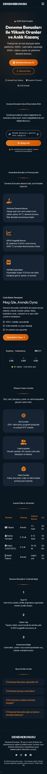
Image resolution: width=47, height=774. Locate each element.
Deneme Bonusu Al (25, 62)
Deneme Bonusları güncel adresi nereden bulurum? (22, 713)
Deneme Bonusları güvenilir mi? (23, 682)
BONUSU (15, 4)
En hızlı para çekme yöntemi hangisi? (20, 701)
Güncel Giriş (25, 71)
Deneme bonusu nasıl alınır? (21, 691)
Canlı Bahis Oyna (15, 337)
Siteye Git (25, 143)
